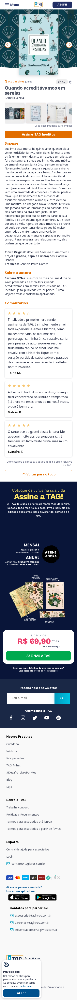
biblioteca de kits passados (44, 671)
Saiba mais (26, 986)
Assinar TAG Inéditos (38, 134)
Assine (62, 4)
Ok (62, 698)
